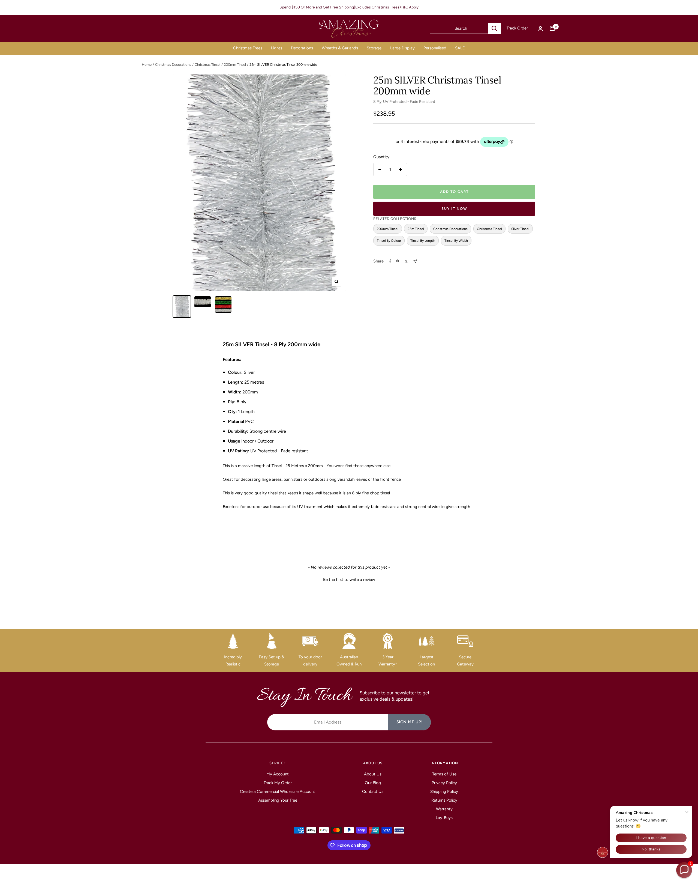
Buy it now (454, 209)
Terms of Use (444, 774)
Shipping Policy (444, 791)
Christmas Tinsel (207, 64)
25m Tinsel (416, 229)
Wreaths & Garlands (340, 48)
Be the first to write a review (349, 579)
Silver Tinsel (520, 229)
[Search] (494, 28)
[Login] (540, 28)
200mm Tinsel (235, 64)
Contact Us (372, 791)
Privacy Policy (444, 782)
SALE (460, 48)
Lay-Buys (444, 817)
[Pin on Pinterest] (397, 261)
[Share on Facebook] (390, 261)
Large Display (402, 48)
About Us (372, 774)
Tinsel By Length (422, 240)
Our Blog (373, 782)
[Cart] (552, 28)
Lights (276, 48)
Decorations (302, 48)
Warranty (444, 809)
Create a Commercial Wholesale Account (277, 791)
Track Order (517, 28)
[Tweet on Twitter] (406, 261)
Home (147, 64)
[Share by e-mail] (415, 261)
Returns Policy (444, 800)
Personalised (434, 48)
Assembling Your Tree (277, 800)
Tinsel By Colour (389, 240)
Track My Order (278, 782)
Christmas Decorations (173, 64)
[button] (349, 579)
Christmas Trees (247, 48)
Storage (374, 48)
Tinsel (277, 465)
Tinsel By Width (456, 240)
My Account (277, 774)
